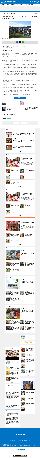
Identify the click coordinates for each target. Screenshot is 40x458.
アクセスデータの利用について (12, 442)
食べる (8, 4)
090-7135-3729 (25, 94)
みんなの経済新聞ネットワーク (20, 449)
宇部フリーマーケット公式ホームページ (10, 114)
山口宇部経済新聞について (13, 440)
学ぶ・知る (28, 4)
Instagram (35, 2)
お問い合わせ (20, 442)
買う (17, 4)
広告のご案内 (25, 442)
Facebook (30, 2)
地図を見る (20, 97)
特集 (32, 4)
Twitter (32, 2)
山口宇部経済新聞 (10, 2)
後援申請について (32, 442)
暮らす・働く (22, 4)
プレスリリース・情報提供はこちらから (25, 440)
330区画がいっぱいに (8, 50)
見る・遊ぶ (13, 4)
